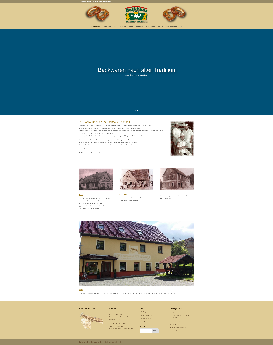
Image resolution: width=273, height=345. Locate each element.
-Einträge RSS (146, 315)
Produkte (107, 26)
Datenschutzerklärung (167, 26)
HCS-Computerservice (94, 342)
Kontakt (139, 26)
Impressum (150, 26)
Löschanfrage (175, 324)
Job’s (131, 26)
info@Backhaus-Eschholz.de (123, 328)
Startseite (95, 26)
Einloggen (144, 312)
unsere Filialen (120, 26)
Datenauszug (175, 321)
